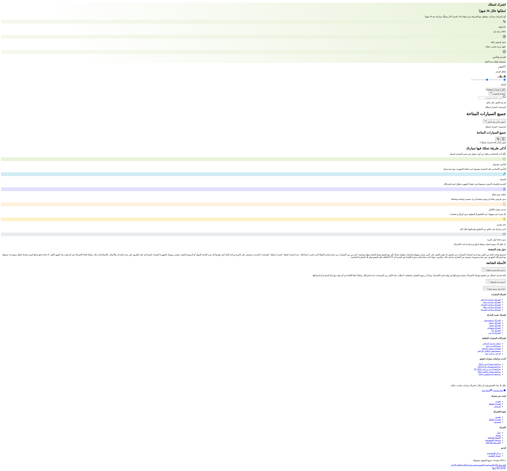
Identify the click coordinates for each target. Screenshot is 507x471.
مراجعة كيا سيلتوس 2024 (490, 374)
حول (499, 433)
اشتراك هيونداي (494, 328)
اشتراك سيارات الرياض (491, 300)
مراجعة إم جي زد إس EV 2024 (487, 369)
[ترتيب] (498, 139)
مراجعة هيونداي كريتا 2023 (489, 367)
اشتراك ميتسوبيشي (492, 320)
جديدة (497, 89)
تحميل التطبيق (494, 456)
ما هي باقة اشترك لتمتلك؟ (495, 270)
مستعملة (490, 89)
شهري (498, 401)
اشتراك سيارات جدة (492, 302)
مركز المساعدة (494, 453)
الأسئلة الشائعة (494, 438)
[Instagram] (504, 469)
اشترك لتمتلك (495, 404)
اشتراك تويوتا (495, 325)
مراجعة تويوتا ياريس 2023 (490, 364)
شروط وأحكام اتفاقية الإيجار (463, 465)
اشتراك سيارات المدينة (491, 310)
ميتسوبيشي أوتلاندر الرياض (489, 351)
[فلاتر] (503, 139)
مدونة (498, 435)
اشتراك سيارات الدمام (491, 305)
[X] (493, 469)
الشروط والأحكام (493, 443)
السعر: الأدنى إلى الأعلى (496, 122)
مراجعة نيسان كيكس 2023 (489, 372)
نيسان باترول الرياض (492, 343)
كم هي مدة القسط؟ (497, 282)
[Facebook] (501, 469)
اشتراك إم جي (494, 333)
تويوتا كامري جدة (493, 346)
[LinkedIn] (498, 469)
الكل (503, 89)
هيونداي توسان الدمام (491, 348)
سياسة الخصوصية (493, 440)
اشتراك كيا (496, 330)
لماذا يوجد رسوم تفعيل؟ (496, 289)
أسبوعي (497, 406)
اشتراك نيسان (495, 323)
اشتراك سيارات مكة (492, 307)
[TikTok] (495, 469)
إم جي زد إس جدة (493, 353)
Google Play (498, 391)
